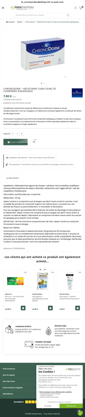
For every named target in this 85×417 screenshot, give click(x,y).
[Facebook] (42, 408)
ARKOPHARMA (37, 294)
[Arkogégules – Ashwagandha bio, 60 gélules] (42, 281)
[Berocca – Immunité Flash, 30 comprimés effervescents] (15, 281)
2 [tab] (43, 83)
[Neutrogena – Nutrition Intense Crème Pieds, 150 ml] (70, 281)
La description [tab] (12, 178)
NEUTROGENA (64, 294)
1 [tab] (41, 83)
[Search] (68, 15)
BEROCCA (8, 294)
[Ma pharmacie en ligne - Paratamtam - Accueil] (22, 7)
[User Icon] (75, 8)
